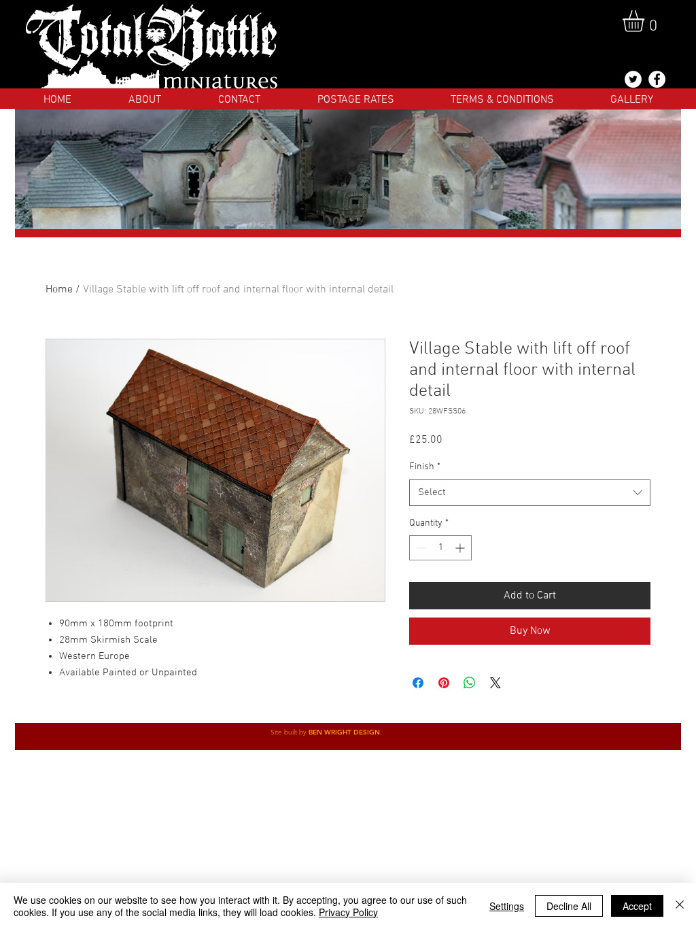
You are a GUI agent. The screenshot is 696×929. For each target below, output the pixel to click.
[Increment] (461, 548)
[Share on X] (495, 683)
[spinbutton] (440, 548)
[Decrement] (419, 548)
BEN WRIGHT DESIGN (344, 732)
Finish (424, 467)
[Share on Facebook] (418, 683)
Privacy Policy (348, 912)
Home (59, 290)
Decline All (568, 906)
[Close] (680, 906)
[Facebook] (656, 79)
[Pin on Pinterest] (444, 683)
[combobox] (529, 492)
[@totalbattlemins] (633, 79)
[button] (646, 21)
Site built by (290, 732)
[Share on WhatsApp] (470, 683)
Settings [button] (506, 906)
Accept (637, 906)
